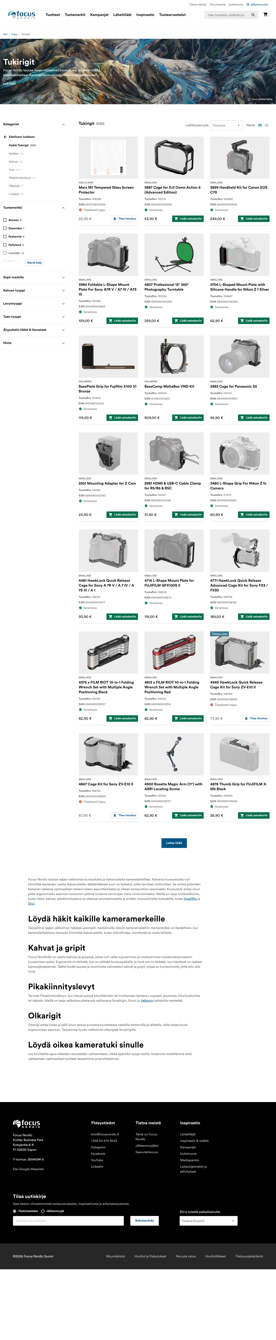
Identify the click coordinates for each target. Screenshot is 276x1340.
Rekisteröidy (144, 1220)
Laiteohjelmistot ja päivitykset (193, 1169)
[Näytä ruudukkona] (260, 125)
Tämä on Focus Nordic (146, 1136)
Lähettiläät (122, 15)
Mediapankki (189, 1160)
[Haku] (253, 15)
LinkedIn (97, 1167)
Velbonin (147, 1001)
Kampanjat (99, 15)
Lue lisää (9, 83)
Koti (5, 34)
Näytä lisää (34, 262)
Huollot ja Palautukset (150, 1256)
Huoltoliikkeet (215, 1256)
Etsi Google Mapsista (28, 1169)
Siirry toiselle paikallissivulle (200, 1212)
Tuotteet (53, 15)
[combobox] (231, 15)
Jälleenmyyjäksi (147, 1146)
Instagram (98, 1147)
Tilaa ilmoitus (127, 218)
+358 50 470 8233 (104, 1141)
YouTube (97, 1160)
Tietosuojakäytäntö (249, 1256)
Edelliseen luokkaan (22, 137)
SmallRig (190, 899)
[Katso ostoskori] (265, 15)
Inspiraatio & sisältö (194, 1141)
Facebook (98, 1154)
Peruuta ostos (186, 1256)
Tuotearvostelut (172, 15)
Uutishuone (236, 4)
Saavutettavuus (147, 1152)
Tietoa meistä (197, 4)
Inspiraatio (145, 15)
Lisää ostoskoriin (191, 218)
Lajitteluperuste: (197, 125)
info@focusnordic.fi (105, 1134)
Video (14, 34)
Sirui (31, 904)
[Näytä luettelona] (266, 125)
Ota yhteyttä (217, 4)
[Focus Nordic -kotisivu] (21, 15)
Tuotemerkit (75, 15)
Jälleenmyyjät (259, 4)
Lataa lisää (174, 843)
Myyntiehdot (115, 1256)
